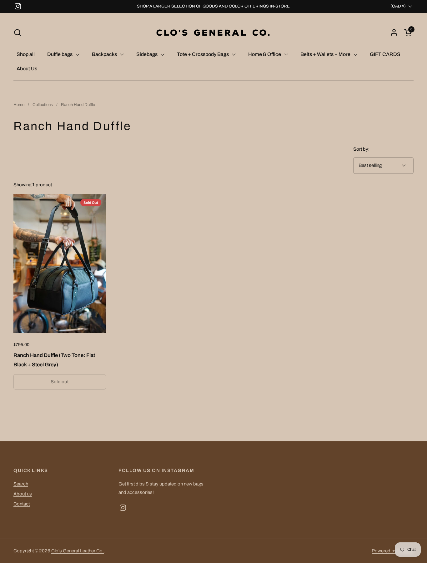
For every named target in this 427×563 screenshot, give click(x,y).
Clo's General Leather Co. (77, 550)
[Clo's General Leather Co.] (213, 32)
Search (20, 483)
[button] (17, 32)
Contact (21, 503)
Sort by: (361, 149)
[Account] (394, 32)
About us (22, 493)
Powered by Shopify (393, 550)
